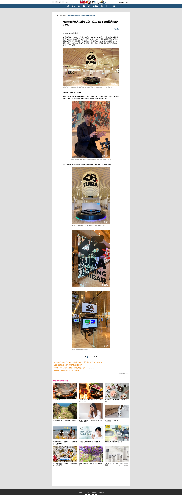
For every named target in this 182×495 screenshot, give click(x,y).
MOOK (127, 2)
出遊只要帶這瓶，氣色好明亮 (112, 420)
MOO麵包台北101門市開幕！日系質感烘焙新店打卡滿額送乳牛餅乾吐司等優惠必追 (78, 362)
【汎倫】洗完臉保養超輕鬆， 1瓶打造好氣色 (90, 442)
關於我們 (81, 492)
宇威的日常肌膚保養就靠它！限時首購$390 (66, 371)
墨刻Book (121, 2)
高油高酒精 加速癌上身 (59, 399)
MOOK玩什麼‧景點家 (61, 15)
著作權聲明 (94, 492)
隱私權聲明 (101, 492)
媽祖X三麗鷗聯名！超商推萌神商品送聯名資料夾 (68, 365)
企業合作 (88, 492)
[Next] (96, 357)
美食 (118, 29)
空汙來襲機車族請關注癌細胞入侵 (113, 442)
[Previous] (85, 357)
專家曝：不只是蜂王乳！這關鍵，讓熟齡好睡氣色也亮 (69, 368)
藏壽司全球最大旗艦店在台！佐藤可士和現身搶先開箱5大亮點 (81, 15)
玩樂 (115, 29)
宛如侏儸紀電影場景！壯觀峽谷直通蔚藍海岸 (64, 420)
